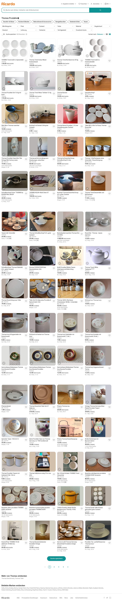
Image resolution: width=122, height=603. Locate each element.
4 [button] (63, 567)
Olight (90, 588)
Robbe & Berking (6, 590)
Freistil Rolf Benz (35, 588)
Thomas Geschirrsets (8, 578)
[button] (68, 3)
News (66, 598)
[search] (100, 10)
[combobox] (45, 10)
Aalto (3, 588)
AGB (18, 598)
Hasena (42, 588)
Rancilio (101, 588)
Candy (20, 588)
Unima (59, 590)
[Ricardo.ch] (8, 3)
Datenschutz (53, 598)
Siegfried (35, 590)
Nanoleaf (85, 588)
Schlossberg (28, 590)
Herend (47, 588)
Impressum (43, 598)
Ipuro (55, 588)
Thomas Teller (19, 578)
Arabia (11, 588)
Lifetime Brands (67, 588)
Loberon (75, 588)
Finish (24, 588)
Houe (51, 588)
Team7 (45, 590)
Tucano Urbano (52, 590)
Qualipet (95, 588)
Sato (22, 590)
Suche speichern (56, 558)
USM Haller (65, 590)
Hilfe (60, 598)
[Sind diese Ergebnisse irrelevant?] (26, 34)
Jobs (71, 598)
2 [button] (54, 567)
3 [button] (58, 567)
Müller (80, 588)
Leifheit (60, 588)
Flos (28, 588)
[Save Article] (26, 61)
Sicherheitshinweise (81, 598)
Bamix (16, 588)
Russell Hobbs (16, 590)
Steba (40, 590)
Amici (7, 588)
